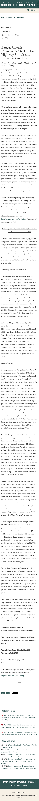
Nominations (15, 785)
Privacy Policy (16, 792)
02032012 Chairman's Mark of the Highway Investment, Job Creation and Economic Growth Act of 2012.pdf (18, 718)
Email (8, 693)
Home (2, 18)
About (5, 782)
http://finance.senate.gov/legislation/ (13, 219)
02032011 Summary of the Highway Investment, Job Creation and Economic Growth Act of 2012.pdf (19, 734)
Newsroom (32, 782)
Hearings (12, 782)
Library (25, 785)
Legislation (21, 782)
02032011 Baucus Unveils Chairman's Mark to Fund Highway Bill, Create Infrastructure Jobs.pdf (18, 726)
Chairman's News (19, 18)
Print (3, 693)
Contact (24, 792)
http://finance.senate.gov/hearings (12, 676)
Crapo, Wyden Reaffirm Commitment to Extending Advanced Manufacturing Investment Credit (18, 761)
